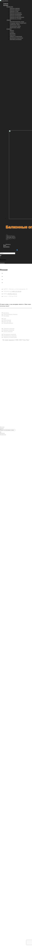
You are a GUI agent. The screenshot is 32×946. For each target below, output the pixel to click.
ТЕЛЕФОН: (6, 291)
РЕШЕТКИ (10, 6)
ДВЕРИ (9, 20)
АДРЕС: (5, 289)
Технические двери (15, 26)
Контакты (6, 247)
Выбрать (8, 244)
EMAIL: (5, 294)
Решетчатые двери (15, 27)
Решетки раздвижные (16, 14)
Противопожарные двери (17, 21)
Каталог (5, 5)
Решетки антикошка (15, 15)
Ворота (12, 30)
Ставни (12, 32)
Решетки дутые (14, 11)
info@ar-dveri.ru (12, 294)
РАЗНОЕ (9, 29)
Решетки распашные (15, 12)
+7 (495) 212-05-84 (15, 291)
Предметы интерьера (16, 39)
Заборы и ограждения (16, 36)
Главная (5, 3)
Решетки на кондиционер (17, 17)
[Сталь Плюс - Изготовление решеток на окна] (4, 0)
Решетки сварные (15, 8)
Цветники (13, 35)
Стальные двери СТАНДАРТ (18, 23)
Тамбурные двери (15, 24)
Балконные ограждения (16, 38)
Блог (4, 245)
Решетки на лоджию (15, 18)
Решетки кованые (15, 9)
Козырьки (12, 33)
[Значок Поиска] (0, 255)
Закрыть (2, 263)
